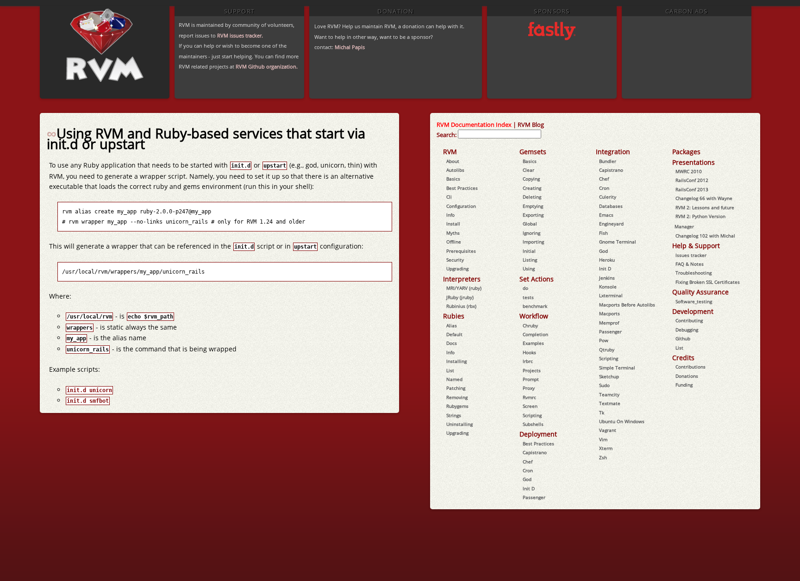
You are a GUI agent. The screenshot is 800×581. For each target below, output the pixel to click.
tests (528, 297)
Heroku (607, 259)
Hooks (529, 352)
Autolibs (455, 170)
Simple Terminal (617, 367)
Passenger (534, 497)
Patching (455, 388)
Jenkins (607, 278)
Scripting (532, 415)
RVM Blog (531, 124)
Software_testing (693, 301)
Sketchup (609, 376)
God (527, 479)
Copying (531, 178)
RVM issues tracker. (240, 35)
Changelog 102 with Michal (705, 235)
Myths (453, 233)
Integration (613, 151)
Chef (527, 461)
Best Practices (462, 188)
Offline (453, 241)
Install (453, 223)
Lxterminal (611, 295)
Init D (529, 488)
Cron (528, 470)
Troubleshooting (693, 272)
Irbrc (528, 361)
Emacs (606, 215)
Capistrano (535, 452)
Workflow (533, 316)
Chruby (530, 325)
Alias (451, 325)
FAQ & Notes (689, 264)
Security (455, 259)
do (525, 288)
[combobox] (499, 134)
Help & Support (696, 245)
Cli (449, 197)
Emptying (533, 206)
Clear (528, 170)
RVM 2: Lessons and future (704, 207)
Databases (611, 206)
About (452, 161)
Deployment (538, 434)
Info (450, 215)
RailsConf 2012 (691, 180)
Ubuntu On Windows (621, 421)
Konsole (608, 286)
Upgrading (457, 268)
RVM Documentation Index (474, 124)
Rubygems (457, 406)
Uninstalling (459, 424)
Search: (446, 135)
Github (682, 338)
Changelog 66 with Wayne (703, 198)
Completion (535, 334)
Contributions (690, 366)
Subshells (533, 424)
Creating (532, 188)
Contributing (689, 320)
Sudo (604, 385)
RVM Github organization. (267, 66)
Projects (532, 370)
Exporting (533, 215)
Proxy (529, 388)
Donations (686, 376)
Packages (686, 151)
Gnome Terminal (617, 241)
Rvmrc (529, 397)
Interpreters (462, 279)
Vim (603, 439)
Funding (684, 384)
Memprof (609, 322)
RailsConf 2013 (691, 189)
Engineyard (611, 223)
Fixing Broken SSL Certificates (707, 282)
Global (530, 223)
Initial (529, 251)
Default (454, 334)
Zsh (603, 457)
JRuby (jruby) (460, 297)
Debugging (686, 329)
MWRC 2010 (688, 171)
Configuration (461, 206)
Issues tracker (690, 255)
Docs (451, 343)
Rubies (453, 316)
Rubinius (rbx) (461, 306)
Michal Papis (350, 47)
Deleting (532, 197)
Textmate (609, 403)
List (450, 370)
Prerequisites (461, 251)
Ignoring (531, 233)
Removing (457, 397)
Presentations (693, 162)
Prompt (531, 379)
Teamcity (609, 394)
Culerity (607, 197)
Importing (533, 241)
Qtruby (606, 349)
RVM (450, 151)
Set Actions (536, 279)
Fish (603, 233)
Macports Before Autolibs (627, 304)
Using (529, 268)
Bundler (607, 161)
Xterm (605, 448)
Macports (609, 313)
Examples (533, 343)
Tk (601, 412)
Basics (453, 178)
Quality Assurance (700, 291)
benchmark (535, 306)
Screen (530, 406)
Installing (456, 361)
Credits (683, 357)
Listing (530, 259)
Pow (603, 340)
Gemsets (532, 151)
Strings (453, 415)
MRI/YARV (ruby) (463, 288)
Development (692, 311)
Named (454, 379)
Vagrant (607, 430)
